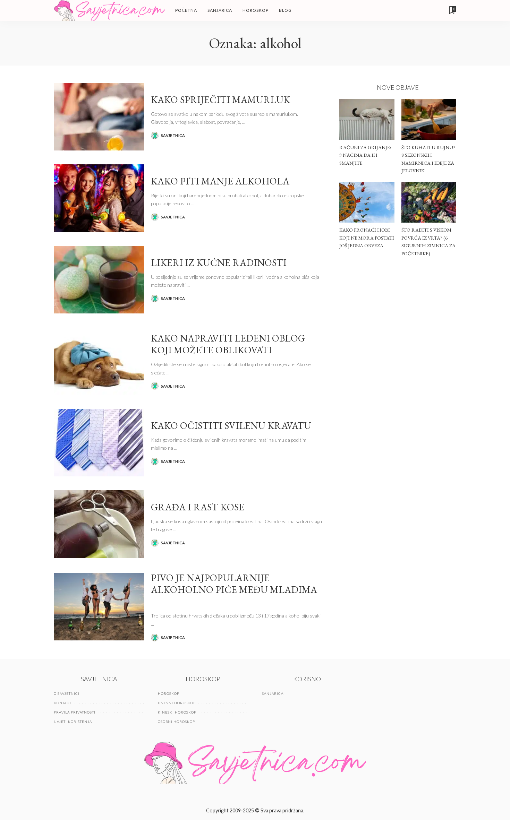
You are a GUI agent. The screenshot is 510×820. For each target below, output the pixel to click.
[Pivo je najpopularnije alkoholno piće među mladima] (99, 606)
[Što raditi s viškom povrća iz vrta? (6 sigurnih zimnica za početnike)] (428, 202)
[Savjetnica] (109, 10)
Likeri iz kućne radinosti (219, 262)
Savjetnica (173, 135)
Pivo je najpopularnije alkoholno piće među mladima (234, 583)
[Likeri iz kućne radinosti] (99, 279)
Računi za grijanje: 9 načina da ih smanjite (365, 155)
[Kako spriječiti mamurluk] (99, 116)
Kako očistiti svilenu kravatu (231, 425)
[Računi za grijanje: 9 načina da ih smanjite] (366, 119)
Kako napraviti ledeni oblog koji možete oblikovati (228, 344)
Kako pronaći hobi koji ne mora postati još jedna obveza (366, 238)
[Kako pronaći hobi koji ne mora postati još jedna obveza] (366, 202)
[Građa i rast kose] (99, 524)
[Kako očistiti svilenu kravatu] (99, 442)
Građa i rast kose (197, 507)
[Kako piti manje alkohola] (99, 198)
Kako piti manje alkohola (220, 181)
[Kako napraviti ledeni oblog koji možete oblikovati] (99, 361)
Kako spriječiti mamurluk (220, 99)
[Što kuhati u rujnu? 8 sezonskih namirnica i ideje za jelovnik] (428, 119)
